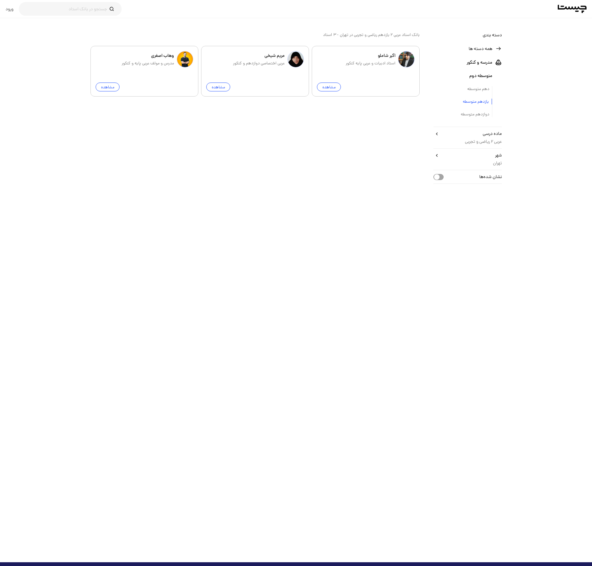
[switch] (438, 177)
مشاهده (328, 87)
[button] (467, 48)
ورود (9, 9)
